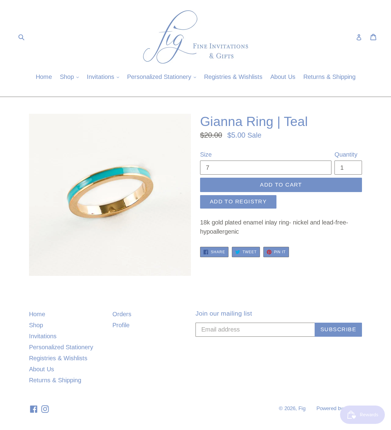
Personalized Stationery (163, 76)
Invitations (104, 76)
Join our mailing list (224, 313)
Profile (121, 325)
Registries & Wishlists (233, 76)
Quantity (345, 154)
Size (206, 154)
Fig (301, 408)
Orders (121, 314)
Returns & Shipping (329, 76)
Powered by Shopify (339, 408)
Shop (71, 76)
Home (44, 76)
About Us (282, 76)
